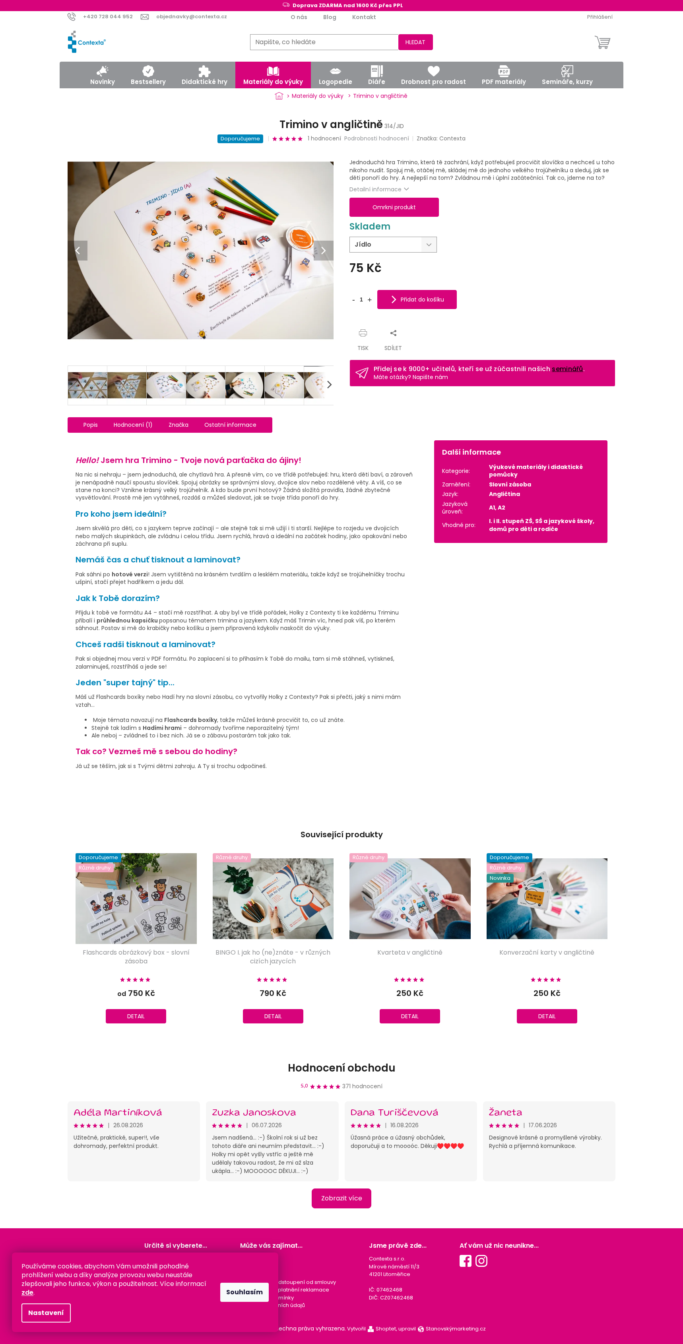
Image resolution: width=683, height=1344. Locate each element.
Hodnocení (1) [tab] (133, 425)
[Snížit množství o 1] (353, 298)
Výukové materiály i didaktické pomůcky (536, 470)
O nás (299, 17)
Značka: (441, 138)
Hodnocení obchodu (342, 1068)
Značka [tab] (178, 425)
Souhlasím (244, 1292)
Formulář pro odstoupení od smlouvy (288, 1282)
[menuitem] (102, 75)
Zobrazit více (341, 1198)
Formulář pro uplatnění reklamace (284, 1289)
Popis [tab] (90, 425)
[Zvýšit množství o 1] (369, 298)
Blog (329, 17)
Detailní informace (375, 189)
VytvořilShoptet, (372, 1328)
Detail (136, 1016)
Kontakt (364, 17)
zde (27, 1292)
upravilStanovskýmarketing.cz (442, 1328)
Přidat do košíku (422, 299)
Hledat (415, 42)
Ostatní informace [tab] (230, 425)
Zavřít (364, 325)
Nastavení (46, 1312)
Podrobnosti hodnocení (376, 138)
